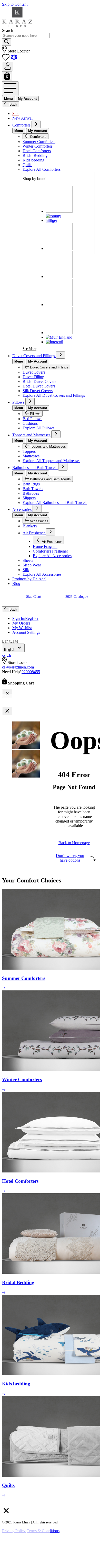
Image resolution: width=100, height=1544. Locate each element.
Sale (15, 113)
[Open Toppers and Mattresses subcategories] (56, 434)
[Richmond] (59, 276)
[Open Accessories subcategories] (37, 508)
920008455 (31, 672)
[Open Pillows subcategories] (30, 401)
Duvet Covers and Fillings (34, 356)
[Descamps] (59, 211)
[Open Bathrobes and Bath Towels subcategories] (62, 467)
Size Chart (33, 597)
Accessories (22, 509)
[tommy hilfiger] (59, 220)
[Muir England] (59, 337)
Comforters (22, 125)
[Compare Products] (14, 59)
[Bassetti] (59, 332)
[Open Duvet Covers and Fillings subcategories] (60, 355)
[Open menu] (10, 88)
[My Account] (7, 66)
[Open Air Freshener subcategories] (50, 532)
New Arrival (22, 118)
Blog (16, 583)
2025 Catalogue (76, 597)
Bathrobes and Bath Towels (35, 467)
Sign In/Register (25, 618)
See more (29, 349)
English (10, 650)
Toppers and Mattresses (31, 435)
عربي (6, 655)
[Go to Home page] (17, 26)
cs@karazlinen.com (18, 667)
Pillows (18, 402)
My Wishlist (22, 628)
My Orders (21, 623)
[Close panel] (7, 711)
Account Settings (26, 632)
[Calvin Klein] (59, 248)
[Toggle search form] (6, 42)
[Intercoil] (54, 342)
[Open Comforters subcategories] (36, 124)
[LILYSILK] (59, 304)
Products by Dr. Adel (29, 579)
